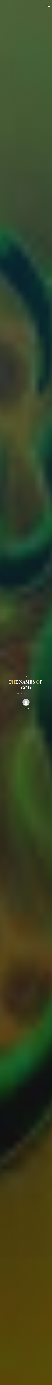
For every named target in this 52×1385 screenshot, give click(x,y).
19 (25, 676)
